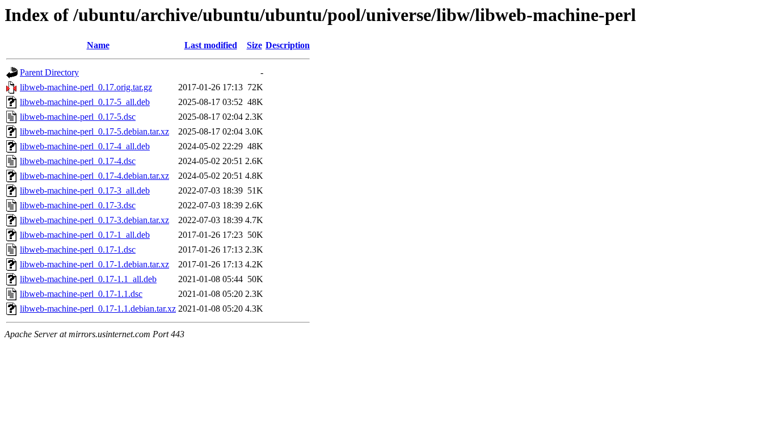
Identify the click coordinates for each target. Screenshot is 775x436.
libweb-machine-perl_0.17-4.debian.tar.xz (94, 176)
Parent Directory (49, 72)
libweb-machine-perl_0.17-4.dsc (78, 161)
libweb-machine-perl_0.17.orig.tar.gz (86, 87)
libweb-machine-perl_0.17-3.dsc (78, 205)
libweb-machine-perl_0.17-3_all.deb (85, 190)
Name (98, 45)
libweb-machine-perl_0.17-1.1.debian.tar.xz (98, 308)
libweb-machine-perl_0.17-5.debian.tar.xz (94, 131)
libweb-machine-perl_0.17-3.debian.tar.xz (94, 220)
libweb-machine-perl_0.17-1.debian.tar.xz (94, 264)
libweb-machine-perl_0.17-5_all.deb (85, 102)
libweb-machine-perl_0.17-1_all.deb (85, 235)
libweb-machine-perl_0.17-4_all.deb (85, 146)
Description (288, 45)
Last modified (210, 45)
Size (254, 45)
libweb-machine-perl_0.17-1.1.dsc (81, 294)
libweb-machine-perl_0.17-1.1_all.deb (88, 279)
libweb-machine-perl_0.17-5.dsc (78, 116)
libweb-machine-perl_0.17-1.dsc (78, 249)
